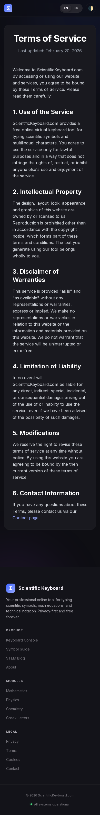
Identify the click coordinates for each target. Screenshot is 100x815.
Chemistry (14, 709)
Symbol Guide (18, 649)
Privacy (12, 741)
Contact (12, 768)
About (11, 667)
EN (66, 8)
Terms (11, 750)
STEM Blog (15, 658)
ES (76, 8)
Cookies (13, 759)
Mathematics (16, 691)
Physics (12, 700)
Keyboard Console (22, 640)
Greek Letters (17, 718)
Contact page (25, 517)
